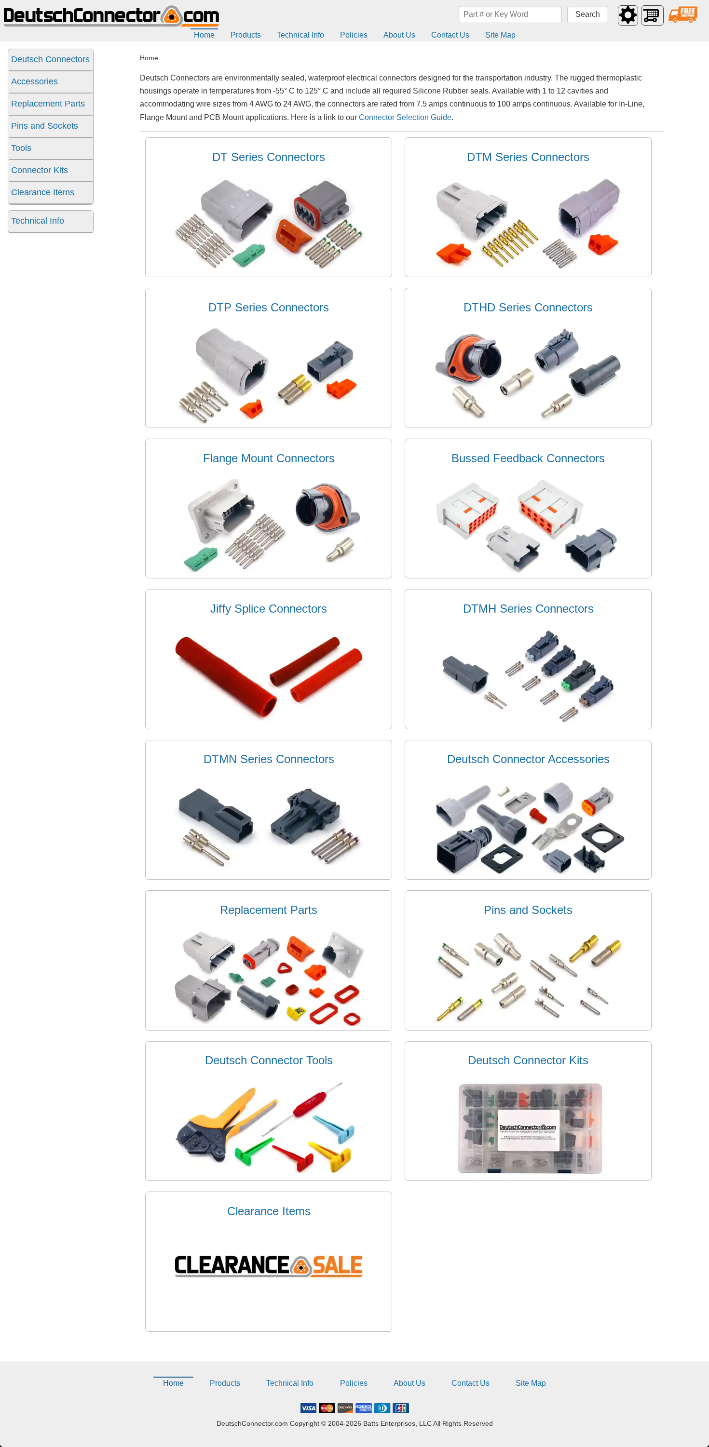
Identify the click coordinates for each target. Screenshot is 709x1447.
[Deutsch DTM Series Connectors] (528, 270)
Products (246, 35)
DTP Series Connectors (268, 307)
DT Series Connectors (268, 156)
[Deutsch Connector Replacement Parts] (268, 1023)
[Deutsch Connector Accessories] (528, 873)
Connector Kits (39, 170)
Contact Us (450, 35)
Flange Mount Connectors (269, 458)
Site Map (500, 35)
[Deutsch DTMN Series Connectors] (268, 873)
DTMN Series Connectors (269, 758)
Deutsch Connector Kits (528, 1060)
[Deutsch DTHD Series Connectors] (528, 421)
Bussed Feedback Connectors (528, 458)
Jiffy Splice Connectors (268, 608)
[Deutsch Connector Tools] (268, 1174)
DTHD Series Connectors (528, 307)
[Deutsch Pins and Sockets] (528, 1023)
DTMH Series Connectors (528, 608)
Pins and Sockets (44, 126)
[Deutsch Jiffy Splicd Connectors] (268, 722)
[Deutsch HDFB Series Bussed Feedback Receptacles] (528, 571)
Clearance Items (42, 192)
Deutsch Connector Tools (269, 1060)
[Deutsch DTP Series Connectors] (268, 421)
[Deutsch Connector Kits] (528, 1174)
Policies (354, 35)
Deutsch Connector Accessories (528, 758)
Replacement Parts (48, 103)
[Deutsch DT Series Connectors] (268, 270)
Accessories (34, 81)
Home (204, 35)
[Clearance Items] (268, 1325)
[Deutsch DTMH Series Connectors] (528, 722)
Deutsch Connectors (50, 59)
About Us (399, 35)
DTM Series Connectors (528, 156)
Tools (21, 148)
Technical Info (300, 35)
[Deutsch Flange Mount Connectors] (268, 571)
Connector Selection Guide (405, 117)
